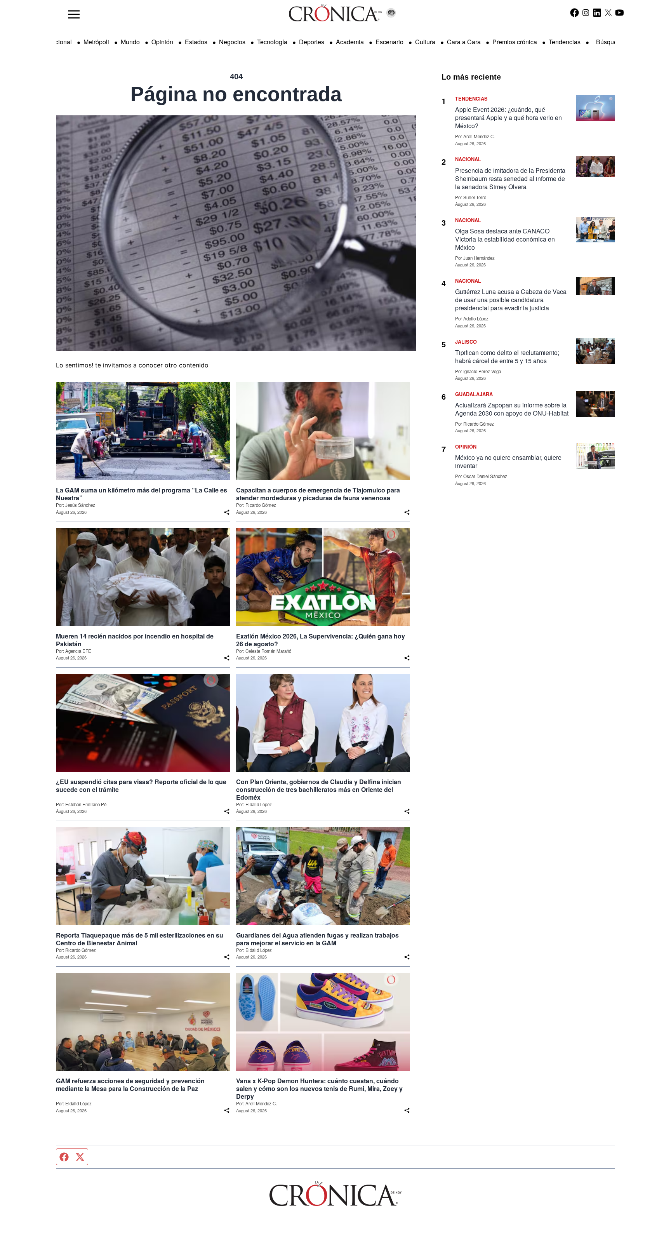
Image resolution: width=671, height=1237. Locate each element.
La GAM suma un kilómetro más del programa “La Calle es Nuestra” (141, 494)
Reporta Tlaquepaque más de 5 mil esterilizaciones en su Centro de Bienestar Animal (139, 939)
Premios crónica (514, 41)
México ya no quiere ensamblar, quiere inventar (508, 461)
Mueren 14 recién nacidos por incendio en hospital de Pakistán (135, 640)
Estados (196, 41)
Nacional (59, 41)
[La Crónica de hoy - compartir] (227, 512)
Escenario (389, 41)
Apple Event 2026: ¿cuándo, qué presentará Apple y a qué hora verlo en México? (508, 117)
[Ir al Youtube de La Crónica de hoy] (619, 12)
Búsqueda (610, 41)
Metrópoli (96, 41)
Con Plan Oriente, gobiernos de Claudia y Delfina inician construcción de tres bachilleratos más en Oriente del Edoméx (318, 789)
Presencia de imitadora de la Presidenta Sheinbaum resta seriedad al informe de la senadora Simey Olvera (510, 178)
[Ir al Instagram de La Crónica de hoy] (586, 12)
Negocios (232, 41)
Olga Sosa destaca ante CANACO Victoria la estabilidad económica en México (505, 239)
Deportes (311, 41)
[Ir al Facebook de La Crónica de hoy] (574, 12)
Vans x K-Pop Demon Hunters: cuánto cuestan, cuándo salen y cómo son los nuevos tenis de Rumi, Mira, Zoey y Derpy (319, 1088)
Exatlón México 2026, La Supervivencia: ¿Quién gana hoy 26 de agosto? (320, 640)
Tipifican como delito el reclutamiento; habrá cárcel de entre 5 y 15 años (507, 356)
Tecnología (272, 41)
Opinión (162, 41)
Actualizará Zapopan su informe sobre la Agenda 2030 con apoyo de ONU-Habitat (511, 409)
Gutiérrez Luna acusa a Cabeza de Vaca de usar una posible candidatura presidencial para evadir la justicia (511, 299)
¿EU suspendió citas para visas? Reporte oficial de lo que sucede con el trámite (141, 785)
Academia (350, 41)
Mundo (130, 41)
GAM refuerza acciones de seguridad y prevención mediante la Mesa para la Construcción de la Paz (130, 1085)
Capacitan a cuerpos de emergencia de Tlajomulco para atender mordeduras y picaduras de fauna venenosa (318, 494)
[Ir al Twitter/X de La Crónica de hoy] (608, 12)
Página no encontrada (236, 94)
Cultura (425, 41)
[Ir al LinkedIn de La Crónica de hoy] (597, 12)
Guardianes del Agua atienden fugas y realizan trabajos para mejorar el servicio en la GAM (317, 939)
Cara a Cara (464, 41)
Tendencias (565, 41)
